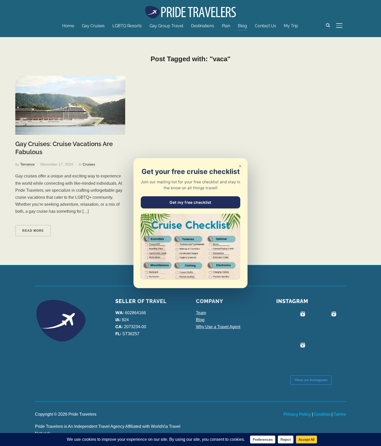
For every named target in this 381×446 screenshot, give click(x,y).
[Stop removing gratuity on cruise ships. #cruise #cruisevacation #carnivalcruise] (322, 324)
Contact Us (265, 25)
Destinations (202, 25)
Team (201, 313)
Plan (226, 25)
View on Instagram (311, 380)
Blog (242, 25)
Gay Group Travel (166, 25)
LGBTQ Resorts (127, 25)
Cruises (89, 164)
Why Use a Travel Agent (218, 327)
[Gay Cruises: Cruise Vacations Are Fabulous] (70, 79)
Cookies (322, 414)
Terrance (27, 164)
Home (68, 25)
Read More (33, 230)
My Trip (291, 25)
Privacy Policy (297, 414)
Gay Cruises (93, 25)
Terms (340, 414)
